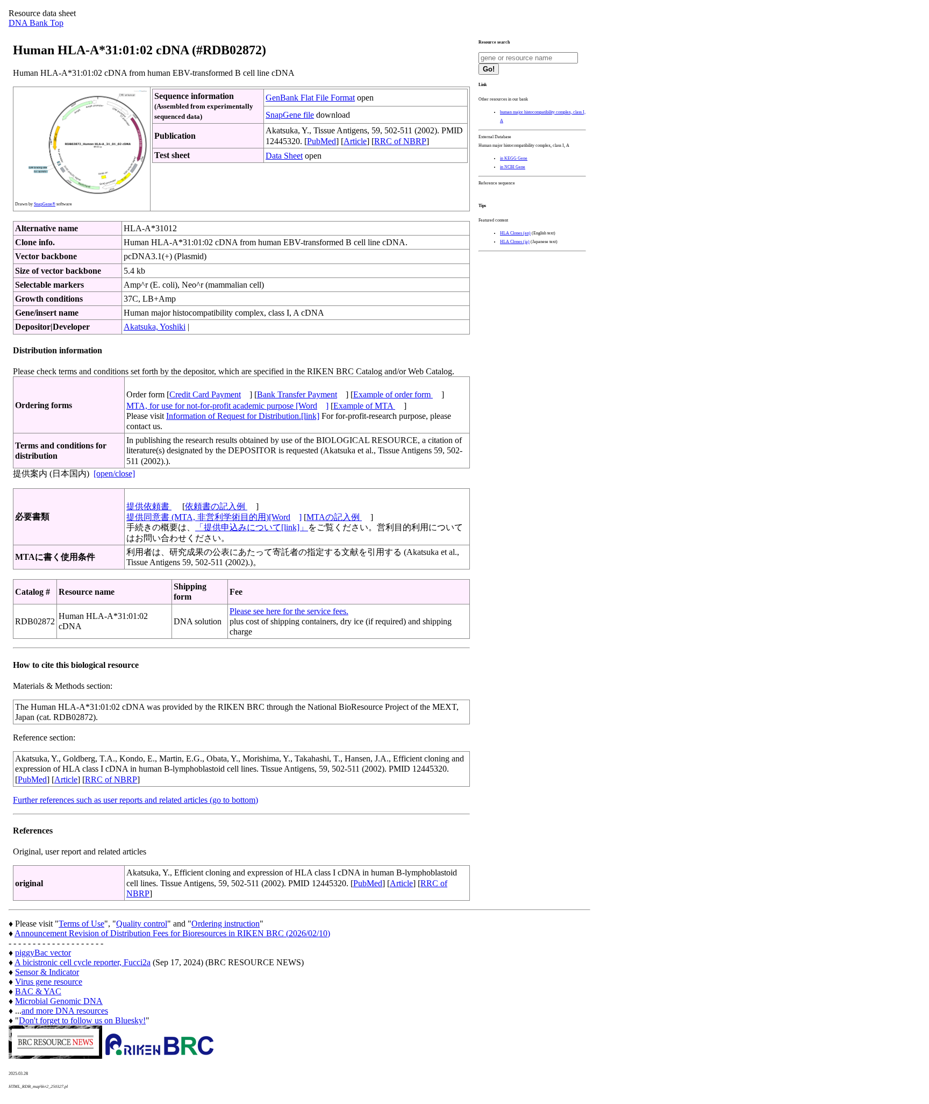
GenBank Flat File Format (310, 97)
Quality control (141, 923)
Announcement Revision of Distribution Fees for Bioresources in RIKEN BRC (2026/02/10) (172, 933)
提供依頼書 (148, 506)
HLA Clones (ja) (515, 241)
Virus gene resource (48, 981)
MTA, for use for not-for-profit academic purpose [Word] (227, 405)
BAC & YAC (38, 991)
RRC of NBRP (400, 141)
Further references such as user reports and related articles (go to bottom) (135, 799)
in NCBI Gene (512, 167)
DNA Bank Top (36, 22)
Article (355, 141)
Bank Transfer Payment (297, 394)
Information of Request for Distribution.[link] (242, 416)
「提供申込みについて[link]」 (251, 527)
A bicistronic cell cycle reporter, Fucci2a (83, 962)
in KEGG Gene (513, 158)
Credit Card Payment (205, 394)
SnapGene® (44, 204)
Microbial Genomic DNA (59, 1001)
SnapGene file (290, 114)
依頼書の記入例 (216, 506)
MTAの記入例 (334, 517)
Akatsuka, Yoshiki (154, 326)
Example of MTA (364, 405)
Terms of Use (81, 923)
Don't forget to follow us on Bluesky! (82, 1020)
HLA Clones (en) (515, 233)
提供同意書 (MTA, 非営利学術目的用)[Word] (214, 517)
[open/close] (114, 473)
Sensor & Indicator (47, 972)
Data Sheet (284, 155)
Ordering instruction (225, 923)
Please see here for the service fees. (289, 611)
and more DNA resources (65, 1010)
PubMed (321, 141)
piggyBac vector (43, 952)
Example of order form (393, 394)
